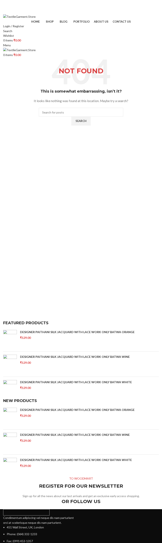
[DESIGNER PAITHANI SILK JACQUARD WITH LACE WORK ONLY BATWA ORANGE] (10, 339)
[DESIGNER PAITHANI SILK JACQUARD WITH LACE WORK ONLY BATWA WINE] (10, 364)
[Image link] (26, 512)
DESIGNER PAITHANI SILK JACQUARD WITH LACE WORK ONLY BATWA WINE (75, 356)
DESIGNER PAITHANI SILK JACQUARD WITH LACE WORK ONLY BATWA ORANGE (77, 332)
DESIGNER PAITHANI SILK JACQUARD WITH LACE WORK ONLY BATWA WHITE (76, 382)
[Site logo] (19, 16)
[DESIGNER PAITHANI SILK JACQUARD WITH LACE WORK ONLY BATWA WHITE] (10, 389)
